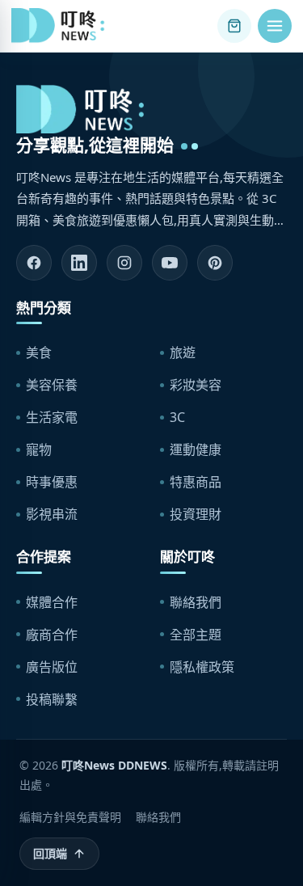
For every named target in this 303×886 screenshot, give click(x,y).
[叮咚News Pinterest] (215, 263)
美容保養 (52, 385)
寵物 (39, 449)
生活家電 (52, 417)
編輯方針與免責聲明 (70, 817)
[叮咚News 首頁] (61, 26)
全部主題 (195, 634)
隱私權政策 (202, 667)
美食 (39, 352)
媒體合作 (52, 602)
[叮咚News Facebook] (34, 263)
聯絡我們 (195, 602)
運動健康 (195, 449)
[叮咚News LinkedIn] (79, 263)
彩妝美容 (195, 385)
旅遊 (183, 352)
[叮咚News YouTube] (169, 263)
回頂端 (50, 853)
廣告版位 (52, 667)
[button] (275, 26)
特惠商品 (195, 482)
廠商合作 (52, 634)
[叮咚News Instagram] (124, 263)
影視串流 (52, 514)
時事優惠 (52, 482)
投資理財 (195, 514)
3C (177, 417)
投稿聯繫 (52, 699)
